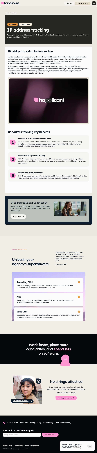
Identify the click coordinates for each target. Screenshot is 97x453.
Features (24, 423)
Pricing (32, 423)
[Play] (48, 100)
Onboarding (48, 423)
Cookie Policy (18, 446)
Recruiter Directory (63, 423)
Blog (39, 423)
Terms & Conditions (32, 446)
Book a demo (12, 423)
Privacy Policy (7, 446)
